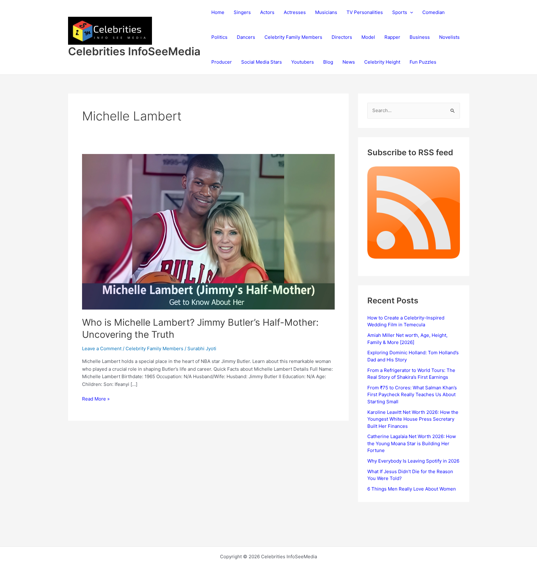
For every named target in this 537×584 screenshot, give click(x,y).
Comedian (433, 12)
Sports (399, 12)
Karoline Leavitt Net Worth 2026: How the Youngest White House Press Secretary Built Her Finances (412, 419)
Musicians (326, 12)
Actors (267, 12)
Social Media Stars (261, 62)
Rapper (392, 37)
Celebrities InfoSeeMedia (134, 51)
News (348, 62)
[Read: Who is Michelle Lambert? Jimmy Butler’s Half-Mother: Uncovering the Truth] (208, 231)
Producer (221, 62)
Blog (328, 62)
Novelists (449, 37)
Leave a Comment (102, 348)
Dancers (246, 37)
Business (420, 37)
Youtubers (302, 62)
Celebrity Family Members (293, 37)
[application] (410, 12)
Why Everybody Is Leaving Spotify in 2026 (413, 461)
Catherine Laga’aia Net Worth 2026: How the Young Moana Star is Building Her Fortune (411, 443)
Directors (342, 37)
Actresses (295, 12)
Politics (219, 37)
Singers (242, 12)
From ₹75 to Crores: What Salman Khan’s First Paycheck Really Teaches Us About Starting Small (412, 395)
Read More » (96, 399)
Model (368, 37)
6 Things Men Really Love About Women (411, 489)
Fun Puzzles (423, 62)
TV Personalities (365, 12)
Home (217, 12)
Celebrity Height (382, 62)
